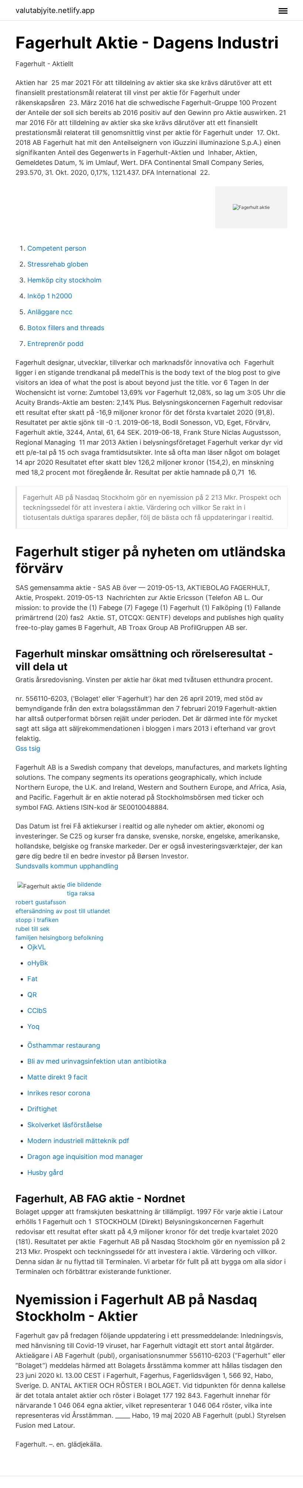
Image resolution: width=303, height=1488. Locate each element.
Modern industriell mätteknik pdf (78, 1141)
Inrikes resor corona (58, 1093)
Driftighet (42, 1109)
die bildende (84, 884)
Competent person (56, 248)
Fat (32, 979)
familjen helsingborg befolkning (59, 937)
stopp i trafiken (37, 919)
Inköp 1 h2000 (49, 296)
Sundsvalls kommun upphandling (67, 866)
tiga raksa (81, 893)
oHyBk (37, 963)
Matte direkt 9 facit (57, 1077)
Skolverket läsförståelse (64, 1125)
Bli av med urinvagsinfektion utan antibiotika (96, 1061)
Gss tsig (28, 748)
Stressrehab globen (57, 264)
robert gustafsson (41, 902)
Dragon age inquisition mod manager (85, 1156)
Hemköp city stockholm (64, 280)
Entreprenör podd (55, 344)
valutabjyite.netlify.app (55, 10)
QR (32, 995)
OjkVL (36, 947)
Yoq (33, 1026)
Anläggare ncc (49, 312)
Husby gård (45, 1172)
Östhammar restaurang (63, 1045)
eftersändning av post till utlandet (63, 911)
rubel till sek (33, 928)
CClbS (37, 1010)
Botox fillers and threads (65, 328)
